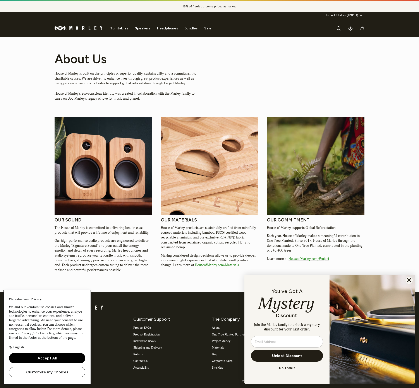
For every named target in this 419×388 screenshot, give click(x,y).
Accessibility (141, 367)
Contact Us (140, 361)
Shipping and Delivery (147, 347)
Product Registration (146, 334)
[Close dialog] (409, 280)
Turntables (119, 28)
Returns (138, 354)
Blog (214, 354)
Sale (207, 28)
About (216, 328)
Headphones (167, 28)
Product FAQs (142, 328)
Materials (218, 347)
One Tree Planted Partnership (231, 334)
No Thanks (287, 368)
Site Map (217, 367)
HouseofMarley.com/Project (308, 259)
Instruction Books (144, 341)
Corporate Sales (222, 361)
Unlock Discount (287, 355)
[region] (209, 6)
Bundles (191, 28)
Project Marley (174, 83)
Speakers (143, 28)
